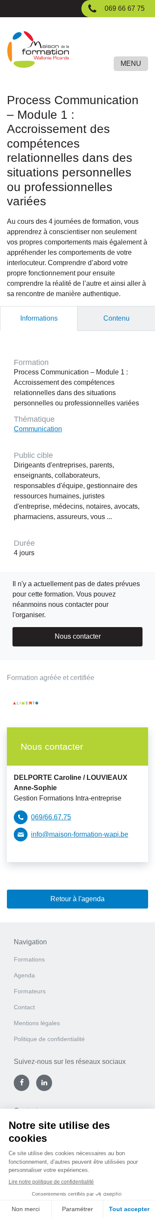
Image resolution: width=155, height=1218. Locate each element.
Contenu (116, 318)
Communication (38, 429)
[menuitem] (77, 962)
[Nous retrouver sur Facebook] (21, 1083)
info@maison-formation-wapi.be (79, 834)
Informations (39, 318)
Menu (131, 63)
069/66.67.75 (51, 817)
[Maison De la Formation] (77, 51)
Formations (29, 959)
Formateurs (30, 991)
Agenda (24, 975)
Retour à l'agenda (77, 899)
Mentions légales (37, 1023)
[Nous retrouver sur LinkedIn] (44, 1083)
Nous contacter (78, 636)
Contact (24, 1007)
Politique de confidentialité (49, 1039)
